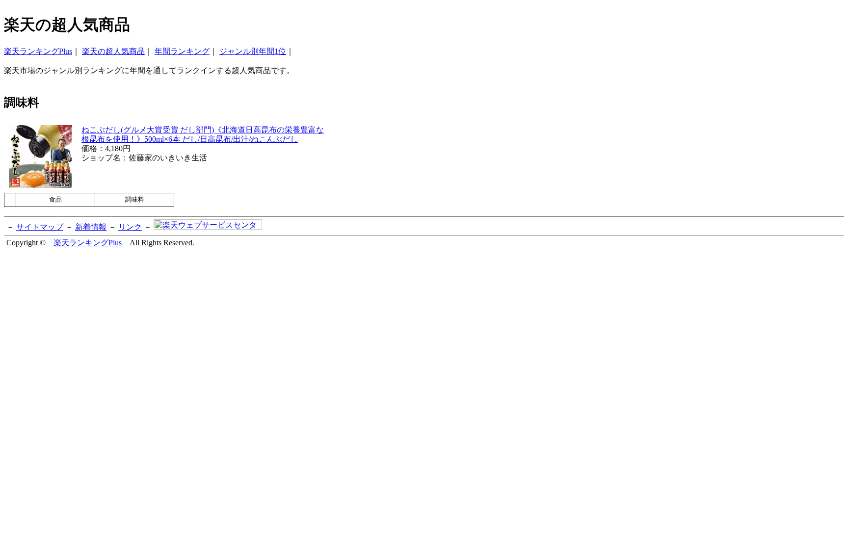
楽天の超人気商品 (113, 51)
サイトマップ (39, 227)
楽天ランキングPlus (38, 51)
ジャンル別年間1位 (252, 51)
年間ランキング (182, 51)
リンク (130, 227)
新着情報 (90, 227)
